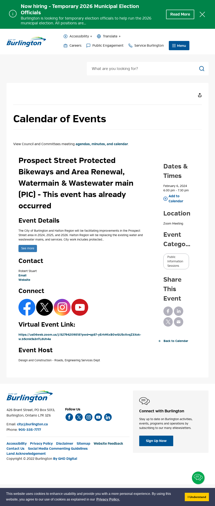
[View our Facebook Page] (69, 417)
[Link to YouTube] (79, 307)
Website (24, 280)
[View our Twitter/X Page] (79, 417)
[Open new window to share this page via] (200, 95)
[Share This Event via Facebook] (168, 311)
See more (27, 248)
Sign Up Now (156, 441)
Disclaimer (64, 444)
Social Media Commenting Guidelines (58, 449)
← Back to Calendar (173, 341)
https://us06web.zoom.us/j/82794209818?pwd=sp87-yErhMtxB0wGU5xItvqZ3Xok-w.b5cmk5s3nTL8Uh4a (79, 337)
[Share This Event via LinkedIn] (178, 311)
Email (22, 275)
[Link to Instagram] (62, 307)
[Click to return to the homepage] (26, 42)
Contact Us (16, 449)
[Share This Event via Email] (178, 322)
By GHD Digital (65, 459)
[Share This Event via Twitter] (168, 322)
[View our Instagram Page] (88, 417)
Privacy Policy (41, 444)
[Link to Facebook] (26, 307)
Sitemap (83, 444)
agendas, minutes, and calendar (102, 144)
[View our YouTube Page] (98, 417)
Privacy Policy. (108, 500)
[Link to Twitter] (44, 307)
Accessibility (79, 36)
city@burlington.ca (32, 424)
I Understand (198, 497)
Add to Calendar (176, 198)
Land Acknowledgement (26, 454)
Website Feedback (108, 444)
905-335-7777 (29, 430)
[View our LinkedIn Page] (108, 417)
